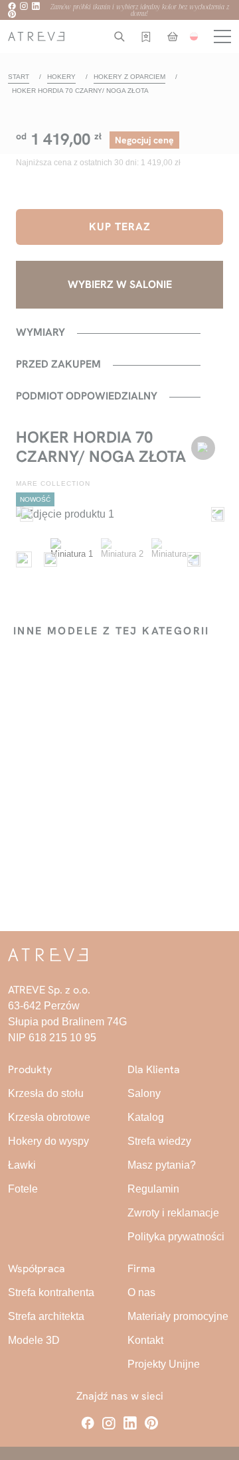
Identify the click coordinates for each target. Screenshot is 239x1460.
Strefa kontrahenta (51, 1292)
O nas (141, 1292)
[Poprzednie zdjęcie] (24, 514)
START (18, 76)
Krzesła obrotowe (49, 1117)
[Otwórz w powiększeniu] (119, 514)
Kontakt (145, 1340)
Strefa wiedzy (159, 1141)
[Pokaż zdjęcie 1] (71, 559)
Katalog (145, 1117)
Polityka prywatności (175, 1236)
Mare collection (53, 483)
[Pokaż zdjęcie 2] (122, 559)
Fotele (23, 1189)
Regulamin (153, 1189)
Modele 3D (34, 1340)
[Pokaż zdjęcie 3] (172, 559)
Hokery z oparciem (129, 76)
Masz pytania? (161, 1165)
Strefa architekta (46, 1316)
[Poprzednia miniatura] (48, 559)
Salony (144, 1093)
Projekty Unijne (163, 1364)
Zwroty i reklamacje (173, 1212)
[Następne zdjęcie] (215, 514)
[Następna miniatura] (191, 559)
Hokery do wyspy (48, 1141)
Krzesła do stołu (46, 1093)
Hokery (61, 76)
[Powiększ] (24, 559)
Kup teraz (120, 227)
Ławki (22, 1165)
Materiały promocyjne (177, 1316)
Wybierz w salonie (120, 284)
